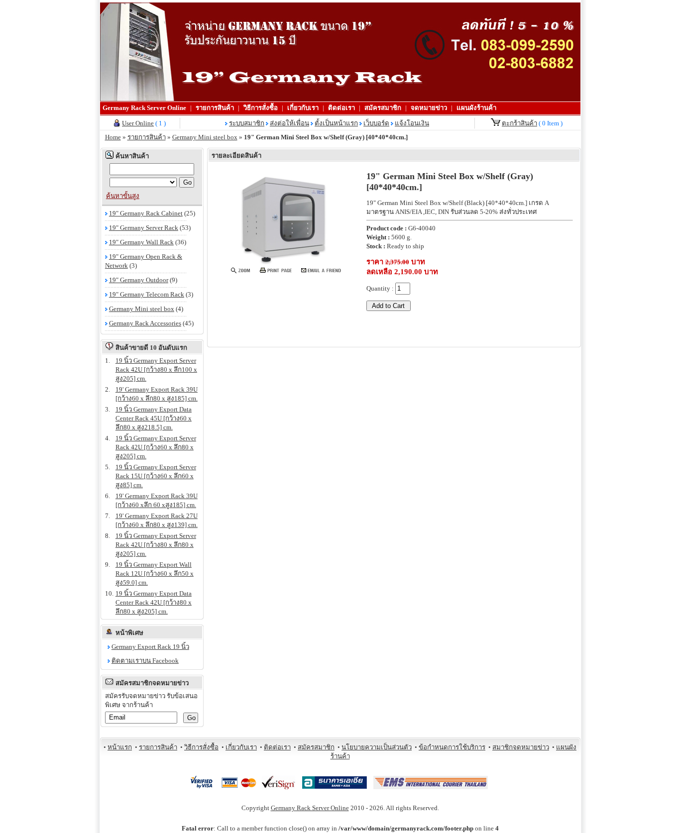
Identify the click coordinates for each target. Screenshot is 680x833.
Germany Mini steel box (204, 137)
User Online (138, 123)
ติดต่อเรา (341, 107)
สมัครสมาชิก (382, 107)
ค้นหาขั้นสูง (122, 196)
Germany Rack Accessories (145, 323)
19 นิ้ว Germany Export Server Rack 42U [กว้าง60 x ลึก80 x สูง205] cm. (155, 447)
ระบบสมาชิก (246, 123)
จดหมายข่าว (429, 107)
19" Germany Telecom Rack (146, 294)
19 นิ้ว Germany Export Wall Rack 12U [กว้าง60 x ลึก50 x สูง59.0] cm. (154, 573)
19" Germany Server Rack (143, 227)
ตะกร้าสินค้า (519, 123)
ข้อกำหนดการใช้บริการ (452, 747)
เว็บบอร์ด (376, 123)
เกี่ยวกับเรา (303, 107)
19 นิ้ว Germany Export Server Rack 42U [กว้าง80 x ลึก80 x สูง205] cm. (155, 544)
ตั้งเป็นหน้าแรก (336, 123)
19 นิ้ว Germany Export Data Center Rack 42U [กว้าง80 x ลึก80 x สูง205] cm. (153, 602)
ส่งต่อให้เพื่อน (289, 123)
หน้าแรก (120, 747)
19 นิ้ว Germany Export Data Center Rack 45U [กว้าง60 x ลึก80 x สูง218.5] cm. (153, 418)
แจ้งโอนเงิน (412, 123)
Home (113, 137)
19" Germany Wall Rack (141, 242)
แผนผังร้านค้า (476, 107)
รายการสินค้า (215, 107)
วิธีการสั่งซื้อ (260, 107)
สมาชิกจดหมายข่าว (520, 747)
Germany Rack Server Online (144, 107)
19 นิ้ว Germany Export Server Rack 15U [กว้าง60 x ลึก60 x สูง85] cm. (155, 476)
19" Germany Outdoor (138, 280)
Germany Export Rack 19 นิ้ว (150, 646)
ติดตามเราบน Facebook (145, 660)
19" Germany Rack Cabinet (146, 213)
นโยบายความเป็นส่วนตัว (376, 747)
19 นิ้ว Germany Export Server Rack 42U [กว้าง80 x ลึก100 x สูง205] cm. (156, 369)
